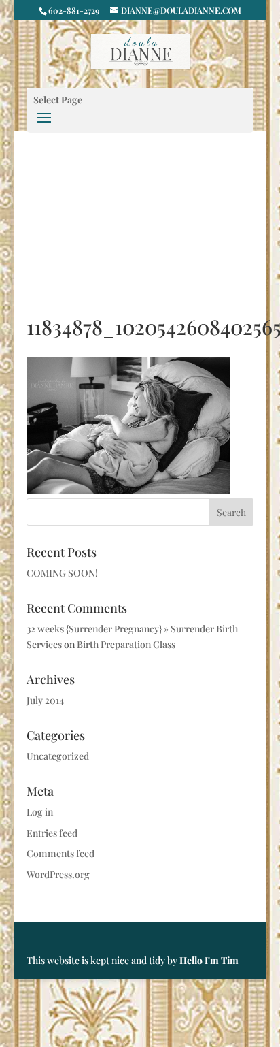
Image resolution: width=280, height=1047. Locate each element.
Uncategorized (58, 756)
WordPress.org (58, 874)
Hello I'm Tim (209, 960)
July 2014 (45, 700)
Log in (40, 811)
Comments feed (60, 853)
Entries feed (52, 832)
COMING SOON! (62, 572)
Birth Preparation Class (126, 644)
